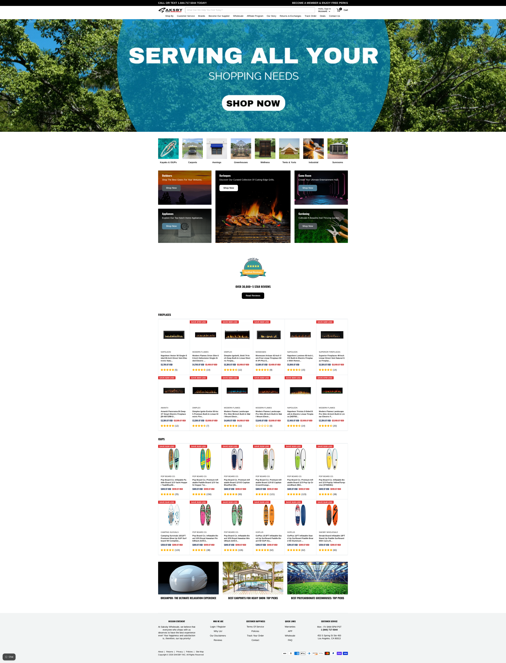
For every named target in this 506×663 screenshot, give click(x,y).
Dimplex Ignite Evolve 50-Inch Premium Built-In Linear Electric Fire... (205, 414)
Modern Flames (200, 352)
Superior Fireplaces (329, 352)
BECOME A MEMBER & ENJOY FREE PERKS (320, 2)
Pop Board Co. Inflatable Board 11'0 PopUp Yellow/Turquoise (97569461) (332, 482)
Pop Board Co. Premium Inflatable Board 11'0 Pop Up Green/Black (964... (300, 482)
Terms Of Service (255, 626)
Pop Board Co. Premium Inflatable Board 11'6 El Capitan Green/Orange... (268, 482)
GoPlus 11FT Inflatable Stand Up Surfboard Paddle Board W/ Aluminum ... (300, 538)
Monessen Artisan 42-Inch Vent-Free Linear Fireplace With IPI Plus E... (268, 358)
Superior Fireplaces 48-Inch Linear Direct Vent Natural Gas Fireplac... (332, 358)
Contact (255, 640)
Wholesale (238, 16)
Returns (169, 651)
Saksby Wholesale (328, 532)
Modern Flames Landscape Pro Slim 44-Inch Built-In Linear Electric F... (332, 414)
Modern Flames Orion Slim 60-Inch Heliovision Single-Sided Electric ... (205, 358)
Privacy (179, 651)
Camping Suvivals (170, 532)
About (160, 651)
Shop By (169, 16)
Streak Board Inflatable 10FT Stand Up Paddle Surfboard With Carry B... (332, 538)
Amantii (164, 408)
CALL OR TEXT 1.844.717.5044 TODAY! (182, 2)
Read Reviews (253, 295)
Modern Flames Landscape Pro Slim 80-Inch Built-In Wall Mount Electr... (269, 414)
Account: (323, 11)
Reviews (218, 640)
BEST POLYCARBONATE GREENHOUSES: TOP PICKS (317, 598)
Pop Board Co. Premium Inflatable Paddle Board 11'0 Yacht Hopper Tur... (205, 482)
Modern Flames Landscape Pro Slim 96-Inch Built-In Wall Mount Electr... (237, 414)
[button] (168, 370)
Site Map (200, 651)
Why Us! (218, 631)
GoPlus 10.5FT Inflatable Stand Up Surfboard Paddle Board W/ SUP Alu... (269, 538)
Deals (323, 16)
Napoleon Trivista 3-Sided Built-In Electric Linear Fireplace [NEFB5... (300, 414)
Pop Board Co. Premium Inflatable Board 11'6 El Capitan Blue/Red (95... (237, 482)
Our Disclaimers (218, 635)
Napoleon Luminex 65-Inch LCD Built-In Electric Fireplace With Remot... (300, 358)
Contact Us (334, 16)
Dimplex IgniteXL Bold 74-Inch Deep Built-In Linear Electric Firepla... (237, 358)
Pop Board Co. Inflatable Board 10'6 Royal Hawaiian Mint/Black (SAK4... (237, 538)
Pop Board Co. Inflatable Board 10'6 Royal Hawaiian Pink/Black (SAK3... (205, 538)
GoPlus (259, 532)
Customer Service (186, 16)
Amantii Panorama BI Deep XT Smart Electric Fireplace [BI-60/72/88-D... (173, 414)
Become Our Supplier (219, 16)
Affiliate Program (255, 16)
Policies (255, 631)
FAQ (290, 640)
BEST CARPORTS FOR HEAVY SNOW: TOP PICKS (253, 598)
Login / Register (218, 626)
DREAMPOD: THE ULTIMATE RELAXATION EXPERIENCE (188, 598)
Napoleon (166, 352)
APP (290, 631)
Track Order (311, 16)
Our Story (271, 16)
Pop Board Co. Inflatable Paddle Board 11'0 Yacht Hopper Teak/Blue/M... (174, 482)
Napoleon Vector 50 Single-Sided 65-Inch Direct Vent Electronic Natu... (174, 358)
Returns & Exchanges (290, 16)
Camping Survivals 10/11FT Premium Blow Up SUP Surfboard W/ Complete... (173, 538)
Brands (201, 16)
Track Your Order (255, 635)
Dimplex (228, 352)
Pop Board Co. (168, 476)
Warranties (290, 626)
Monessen (261, 352)
